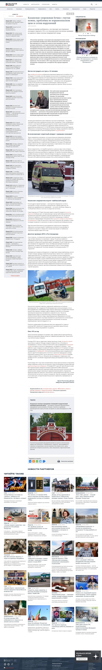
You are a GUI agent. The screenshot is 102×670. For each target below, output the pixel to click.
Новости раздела (15, 275)
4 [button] (90, 33)
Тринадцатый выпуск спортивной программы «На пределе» (15, 498)
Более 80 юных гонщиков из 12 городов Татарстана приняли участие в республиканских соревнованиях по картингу (38, 595)
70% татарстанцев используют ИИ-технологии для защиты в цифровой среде (14, 34)
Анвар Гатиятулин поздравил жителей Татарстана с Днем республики (14, 98)
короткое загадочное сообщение (37, 366)
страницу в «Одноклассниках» (43, 390)
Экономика (19, 9)
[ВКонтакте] (68, 14)
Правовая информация (91, 664)
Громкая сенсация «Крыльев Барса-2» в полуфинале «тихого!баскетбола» (15, 591)
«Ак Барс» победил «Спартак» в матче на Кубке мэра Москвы (14, 251)
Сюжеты (54, 4)
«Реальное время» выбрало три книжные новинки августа (39, 499)
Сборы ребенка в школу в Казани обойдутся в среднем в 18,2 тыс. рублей (13, 67)
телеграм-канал (47, 388)
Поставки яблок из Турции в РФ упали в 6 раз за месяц (15, 161)
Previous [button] (77, 25)
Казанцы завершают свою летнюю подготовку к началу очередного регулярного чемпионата (38, 563)
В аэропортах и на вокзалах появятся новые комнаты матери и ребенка (15, 50)
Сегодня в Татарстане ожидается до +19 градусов (15, 238)
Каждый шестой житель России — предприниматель (13, 28)
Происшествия (80, 558)
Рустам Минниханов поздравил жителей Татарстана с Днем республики (14, 233)
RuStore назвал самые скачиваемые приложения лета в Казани (15, 41)
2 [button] (85, 33)
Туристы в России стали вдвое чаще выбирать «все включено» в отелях (14, 227)
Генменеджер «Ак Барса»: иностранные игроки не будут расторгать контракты (14, 204)
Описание (90, 665)
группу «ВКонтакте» (59, 388)
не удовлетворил (60, 130)
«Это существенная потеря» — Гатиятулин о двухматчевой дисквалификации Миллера (14, 244)
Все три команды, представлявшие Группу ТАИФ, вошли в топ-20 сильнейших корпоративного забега (63, 499)
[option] (87, 25)
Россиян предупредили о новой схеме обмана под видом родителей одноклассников (15, 271)
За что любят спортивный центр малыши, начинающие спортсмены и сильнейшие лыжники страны (87, 499)
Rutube (46, 392)
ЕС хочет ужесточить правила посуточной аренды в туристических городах (14, 79)
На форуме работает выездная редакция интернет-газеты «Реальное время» (86, 629)
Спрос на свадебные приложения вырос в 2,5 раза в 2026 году (14, 85)
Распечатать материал (67, 461)
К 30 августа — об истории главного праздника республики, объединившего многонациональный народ (14, 529)
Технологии (66, 9)
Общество (92, 9)
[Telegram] (40, 461)
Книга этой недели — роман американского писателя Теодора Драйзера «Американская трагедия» (37, 531)
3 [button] (88, 33)
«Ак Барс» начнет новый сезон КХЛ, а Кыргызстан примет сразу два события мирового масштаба (86, 597)
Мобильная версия (57, 663)
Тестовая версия (56, 665)
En (96, 4)
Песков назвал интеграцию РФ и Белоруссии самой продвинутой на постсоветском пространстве (13, 131)
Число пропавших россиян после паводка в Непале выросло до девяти (14, 91)
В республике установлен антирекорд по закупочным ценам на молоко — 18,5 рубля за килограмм (14, 622)
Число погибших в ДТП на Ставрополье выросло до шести (15, 215)
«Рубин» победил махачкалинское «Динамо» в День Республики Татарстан (14, 22)
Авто (51, 9)
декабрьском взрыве (36, 74)
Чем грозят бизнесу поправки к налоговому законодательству (62, 598)
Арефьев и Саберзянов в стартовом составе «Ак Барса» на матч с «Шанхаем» (15, 187)
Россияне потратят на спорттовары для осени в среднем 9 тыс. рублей (15, 265)
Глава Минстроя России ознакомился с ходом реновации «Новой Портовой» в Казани (14, 258)
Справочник (46, 4)
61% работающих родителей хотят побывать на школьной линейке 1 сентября (14, 61)
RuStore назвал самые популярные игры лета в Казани (15, 55)
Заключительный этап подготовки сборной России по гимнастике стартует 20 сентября (15, 210)
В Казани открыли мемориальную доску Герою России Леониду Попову (15, 156)
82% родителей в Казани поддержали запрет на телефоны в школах (14, 167)
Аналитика (10, 9)
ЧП (62, 348)
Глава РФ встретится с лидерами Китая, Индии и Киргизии (15, 150)
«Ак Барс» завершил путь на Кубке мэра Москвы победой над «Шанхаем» (14, 145)
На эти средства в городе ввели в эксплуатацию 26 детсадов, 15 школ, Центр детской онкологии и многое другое (87, 532)
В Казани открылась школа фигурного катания (14, 192)
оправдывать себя (42, 351)
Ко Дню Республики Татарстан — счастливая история (61, 531)
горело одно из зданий (60, 354)
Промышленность (30, 9)
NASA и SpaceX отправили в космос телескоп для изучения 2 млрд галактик (14, 124)
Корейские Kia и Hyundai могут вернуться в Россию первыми (15, 220)
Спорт (84, 9)
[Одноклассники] (72, 14)
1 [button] (83, 33)
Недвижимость (42, 9)
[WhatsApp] (37, 461)
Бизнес (57, 9)
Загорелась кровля (67, 341)
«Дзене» (52, 392)
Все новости (19, 16)
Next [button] (97, 25)
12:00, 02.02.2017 (32, 26)
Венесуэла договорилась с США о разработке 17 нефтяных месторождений (15, 197)
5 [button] (91, 55)
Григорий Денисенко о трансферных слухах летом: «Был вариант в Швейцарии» (15, 73)
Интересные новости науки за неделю (63, 628)
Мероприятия (76, 9)
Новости (26, 4)
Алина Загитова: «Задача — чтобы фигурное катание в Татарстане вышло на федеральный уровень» (15, 114)
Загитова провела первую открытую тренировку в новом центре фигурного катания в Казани (15, 138)
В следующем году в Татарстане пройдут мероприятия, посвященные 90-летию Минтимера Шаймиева (15, 180)
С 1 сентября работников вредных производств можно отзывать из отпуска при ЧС (15, 173)
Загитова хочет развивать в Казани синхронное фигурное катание (14, 107)
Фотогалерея (35, 4)
